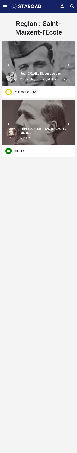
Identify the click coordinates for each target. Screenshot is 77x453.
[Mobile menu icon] (5, 6)
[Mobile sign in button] (62, 6)
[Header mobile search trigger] (72, 6)
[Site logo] (26, 6)
